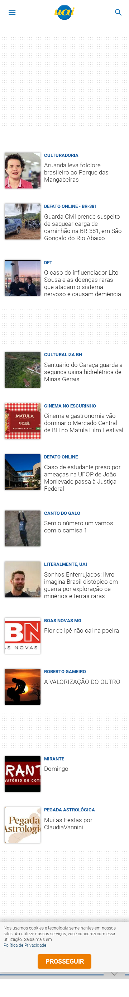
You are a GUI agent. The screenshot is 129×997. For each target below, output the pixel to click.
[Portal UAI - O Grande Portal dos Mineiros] (64, 12)
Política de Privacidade (25, 945)
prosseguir (65, 961)
